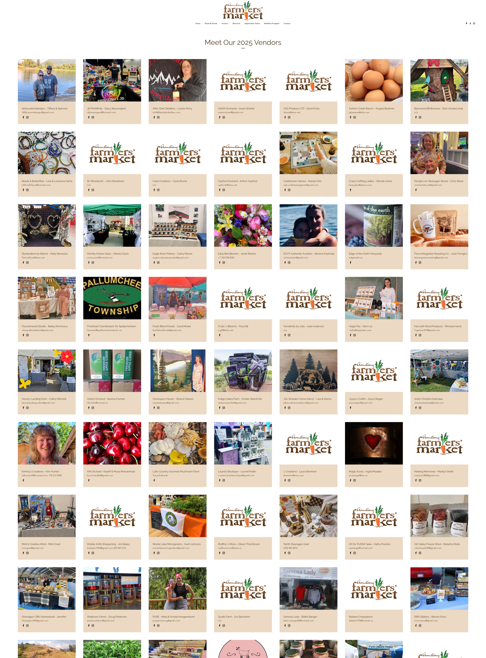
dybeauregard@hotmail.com (101, 112)
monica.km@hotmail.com (100, 257)
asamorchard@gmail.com (230, 112)
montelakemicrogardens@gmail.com (171, 548)
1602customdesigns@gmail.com (38, 112)
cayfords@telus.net (227, 185)
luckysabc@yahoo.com (360, 185)
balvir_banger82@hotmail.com (299, 620)
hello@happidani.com (360, 330)
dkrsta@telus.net (292, 112)
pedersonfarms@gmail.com (101, 620)
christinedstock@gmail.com (428, 185)
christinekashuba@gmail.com (428, 402)
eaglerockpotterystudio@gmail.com (171, 257)
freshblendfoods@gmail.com (167, 330)
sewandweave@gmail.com (166, 402)
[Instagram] (474, 23)
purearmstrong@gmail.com (166, 620)
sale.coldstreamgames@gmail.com (301, 185)
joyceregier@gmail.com (360, 402)
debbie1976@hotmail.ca (361, 620)
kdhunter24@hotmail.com (34, 475)
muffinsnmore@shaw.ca (229, 548)
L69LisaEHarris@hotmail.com (36, 185)
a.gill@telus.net (225, 330)
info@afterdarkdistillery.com (166, 112)
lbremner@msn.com (294, 475)
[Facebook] (470, 23)
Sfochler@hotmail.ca (97, 402)
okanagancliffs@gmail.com (35, 620)
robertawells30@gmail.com (427, 548)
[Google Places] (466, 23)
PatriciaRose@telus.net (33, 257)
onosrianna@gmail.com (426, 620)
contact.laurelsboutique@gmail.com (236, 475)
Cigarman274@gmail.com (427, 330)
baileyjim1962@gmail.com (100, 548)
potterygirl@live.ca (358, 475)
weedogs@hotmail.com (361, 548)
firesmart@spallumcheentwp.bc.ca (104, 330)
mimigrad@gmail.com (33, 548)
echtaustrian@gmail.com (296, 257)
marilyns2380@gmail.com (426, 475)
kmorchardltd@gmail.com (100, 475)
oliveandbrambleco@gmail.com (37, 330)
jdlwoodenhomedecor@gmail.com (301, 402)
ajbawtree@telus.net (359, 112)
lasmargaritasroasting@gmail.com (431, 257)
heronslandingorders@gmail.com (38, 402)
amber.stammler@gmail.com (232, 402)
